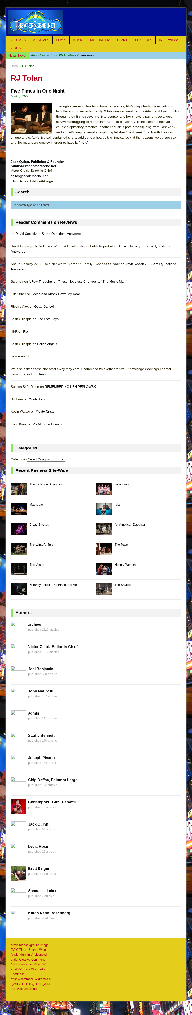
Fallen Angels (47, 344)
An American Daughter (130, 524)
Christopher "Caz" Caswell (52, 802)
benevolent (122, 484)
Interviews (169, 40)
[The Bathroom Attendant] (19, 492)
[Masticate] (19, 512)
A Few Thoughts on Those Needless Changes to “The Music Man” (78, 281)
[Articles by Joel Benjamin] (18, 678)
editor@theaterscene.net (29, 176)
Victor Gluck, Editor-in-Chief (53, 647)
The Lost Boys (48, 319)
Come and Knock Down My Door (56, 294)
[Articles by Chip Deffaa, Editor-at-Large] (18, 789)
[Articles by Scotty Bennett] (18, 745)
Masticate (62, 55)
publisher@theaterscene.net (33, 166)
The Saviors (123, 585)
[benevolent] (104, 492)
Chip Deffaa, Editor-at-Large (53, 780)
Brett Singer (38, 869)
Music (78, 40)
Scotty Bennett (41, 735)
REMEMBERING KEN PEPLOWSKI (71, 386)
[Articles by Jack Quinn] (18, 833)
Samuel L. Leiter (42, 891)
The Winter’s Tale (41, 544)
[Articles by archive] (18, 634)
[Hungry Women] (104, 572)
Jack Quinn (38, 824)
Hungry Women (125, 564)
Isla (117, 504)
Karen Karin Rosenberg (49, 913)
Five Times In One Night (38, 90)
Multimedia (100, 40)
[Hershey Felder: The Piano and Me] (19, 593)
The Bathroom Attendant (46, 484)
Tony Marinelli (40, 691)
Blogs (15, 48)
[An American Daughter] (104, 532)
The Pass (121, 544)
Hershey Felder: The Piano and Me (53, 585)
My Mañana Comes (47, 424)
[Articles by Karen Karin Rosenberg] (18, 922)
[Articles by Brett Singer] (18, 878)
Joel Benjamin (40, 669)
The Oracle (39, 374)
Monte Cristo (38, 399)
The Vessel (37, 564)
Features (143, 40)
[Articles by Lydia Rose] (18, 856)
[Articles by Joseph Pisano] (18, 767)
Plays (61, 40)
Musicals (41, 40)
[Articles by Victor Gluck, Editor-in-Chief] (18, 656)
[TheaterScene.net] (96, 22)
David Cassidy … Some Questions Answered (48, 233)
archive (34, 625)
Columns (17, 40)
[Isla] (104, 512)
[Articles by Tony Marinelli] (18, 700)
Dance (122, 40)
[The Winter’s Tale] (19, 552)
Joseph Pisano (41, 758)
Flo (25, 331)
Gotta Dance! (44, 306)
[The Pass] (104, 552)
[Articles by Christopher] (18, 811)
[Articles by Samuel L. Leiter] (18, 900)
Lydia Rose (38, 846)
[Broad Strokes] (19, 532)
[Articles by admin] (18, 722)
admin (33, 713)
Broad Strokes (39, 524)
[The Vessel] (19, 572)
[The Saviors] (104, 593)
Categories (19, 459)
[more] (83, 142)
